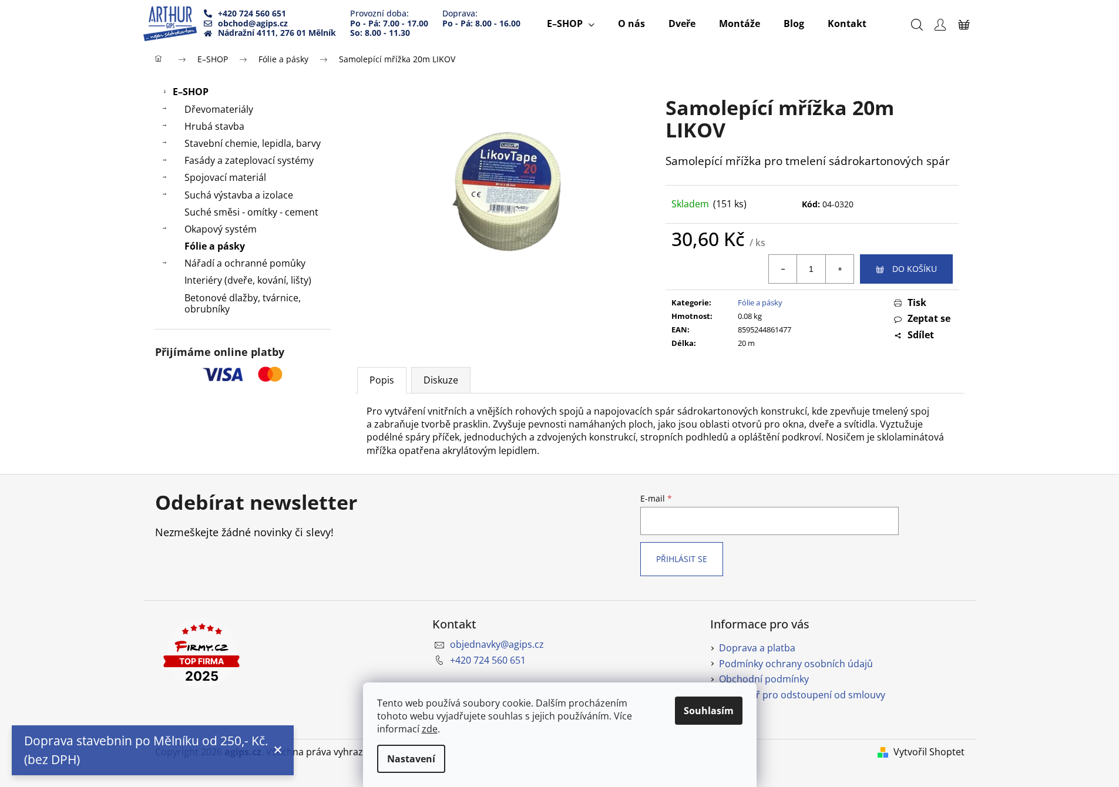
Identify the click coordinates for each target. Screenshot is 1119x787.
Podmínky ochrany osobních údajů (796, 663)
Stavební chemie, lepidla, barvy (252, 143)
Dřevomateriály (218, 109)
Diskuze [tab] (441, 380)
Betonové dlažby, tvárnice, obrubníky (242, 303)
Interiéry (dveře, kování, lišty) (247, 280)
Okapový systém (220, 229)
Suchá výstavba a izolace (238, 195)
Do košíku (914, 268)
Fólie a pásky (214, 246)
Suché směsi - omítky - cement (251, 212)
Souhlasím (709, 710)
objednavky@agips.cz (497, 644)
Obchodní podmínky (764, 678)
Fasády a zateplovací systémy (249, 160)
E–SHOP (191, 91)
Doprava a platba (757, 647)
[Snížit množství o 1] (783, 269)
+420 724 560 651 (488, 660)
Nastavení (411, 758)
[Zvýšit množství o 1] (839, 269)
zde (430, 728)
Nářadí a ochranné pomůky (244, 263)
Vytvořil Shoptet (929, 751)
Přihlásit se (681, 558)
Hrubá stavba (214, 126)
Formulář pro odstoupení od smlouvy (802, 694)
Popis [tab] (381, 380)
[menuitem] (570, 23)
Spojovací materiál (225, 177)
